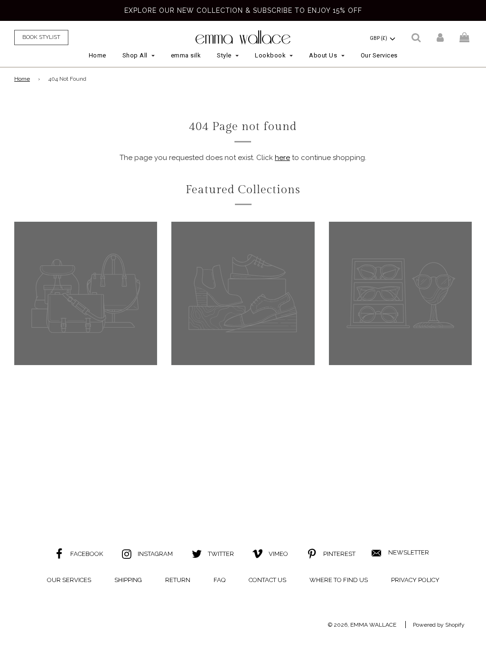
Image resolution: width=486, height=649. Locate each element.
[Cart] (465, 37)
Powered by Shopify (439, 624)
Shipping (128, 579)
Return (177, 579)
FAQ (219, 579)
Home (97, 55)
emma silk (186, 55)
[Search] (416, 37)
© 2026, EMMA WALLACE (362, 624)
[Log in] (440, 37)
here (282, 157)
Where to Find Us (338, 579)
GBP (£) (379, 38)
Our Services (379, 55)
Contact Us (267, 579)
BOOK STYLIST (41, 37)
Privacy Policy (415, 579)
